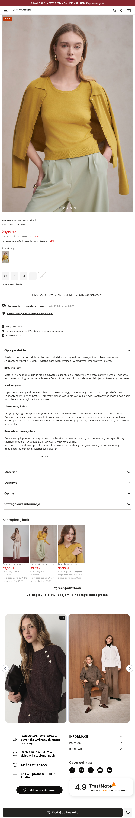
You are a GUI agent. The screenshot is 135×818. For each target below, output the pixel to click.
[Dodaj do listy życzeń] (128, 812)
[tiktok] (91, 770)
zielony (44, 456)
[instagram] (81, 770)
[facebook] (72, 770)
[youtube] (100, 770)
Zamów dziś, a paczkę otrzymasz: (41, 306)
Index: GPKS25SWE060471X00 (16, 224)
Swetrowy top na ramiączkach (19, 220)
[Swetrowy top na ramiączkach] (67, 113)
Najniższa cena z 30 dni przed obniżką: (28, 240)
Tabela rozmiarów (12, 284)
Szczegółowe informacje (22, 504)
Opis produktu (15, 350)
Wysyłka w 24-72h (14, 326)
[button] (95, 737)
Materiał (10, 472)
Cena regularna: (20, 236)
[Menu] (6, 10)
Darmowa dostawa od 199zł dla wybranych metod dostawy (34, 330)
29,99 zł (8, 232)
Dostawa (10, 482)
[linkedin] (109, 770)
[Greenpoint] (22, 10)
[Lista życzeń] (121, 10)
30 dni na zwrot (13, 335)
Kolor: (8, 248)
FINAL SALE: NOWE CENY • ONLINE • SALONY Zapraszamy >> (67, 294)
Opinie (9, 493)
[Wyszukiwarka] (114, 10)
